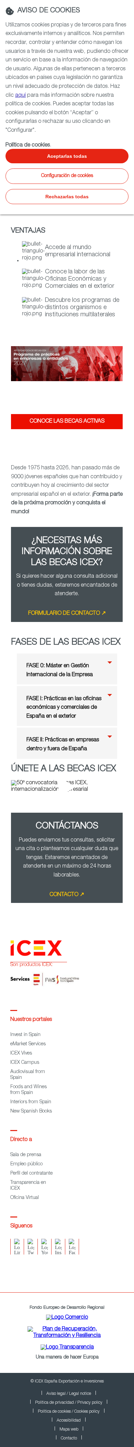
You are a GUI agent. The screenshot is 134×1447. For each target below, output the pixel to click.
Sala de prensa (25, 1155)
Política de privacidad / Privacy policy (68, 1403)
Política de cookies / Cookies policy (69, 1412)
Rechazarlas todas (67, 196)
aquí (20, 95)
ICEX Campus (24, 1062)
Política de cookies (27, 145)
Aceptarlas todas (67, 156)
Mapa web (68, 1429)
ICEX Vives (21, 1053)
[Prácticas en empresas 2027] (67, 388)
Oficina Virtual (24, 1198)
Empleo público (26, 1164)
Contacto (69, 1438)
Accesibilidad (69, 1421)
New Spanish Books (31, 1111)
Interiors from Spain (30, 1102)
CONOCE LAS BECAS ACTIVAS (67, 421)
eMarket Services (28, 1044)
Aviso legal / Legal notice (68, 1394)
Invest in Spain (25, 1035)
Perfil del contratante (31, 1173)
